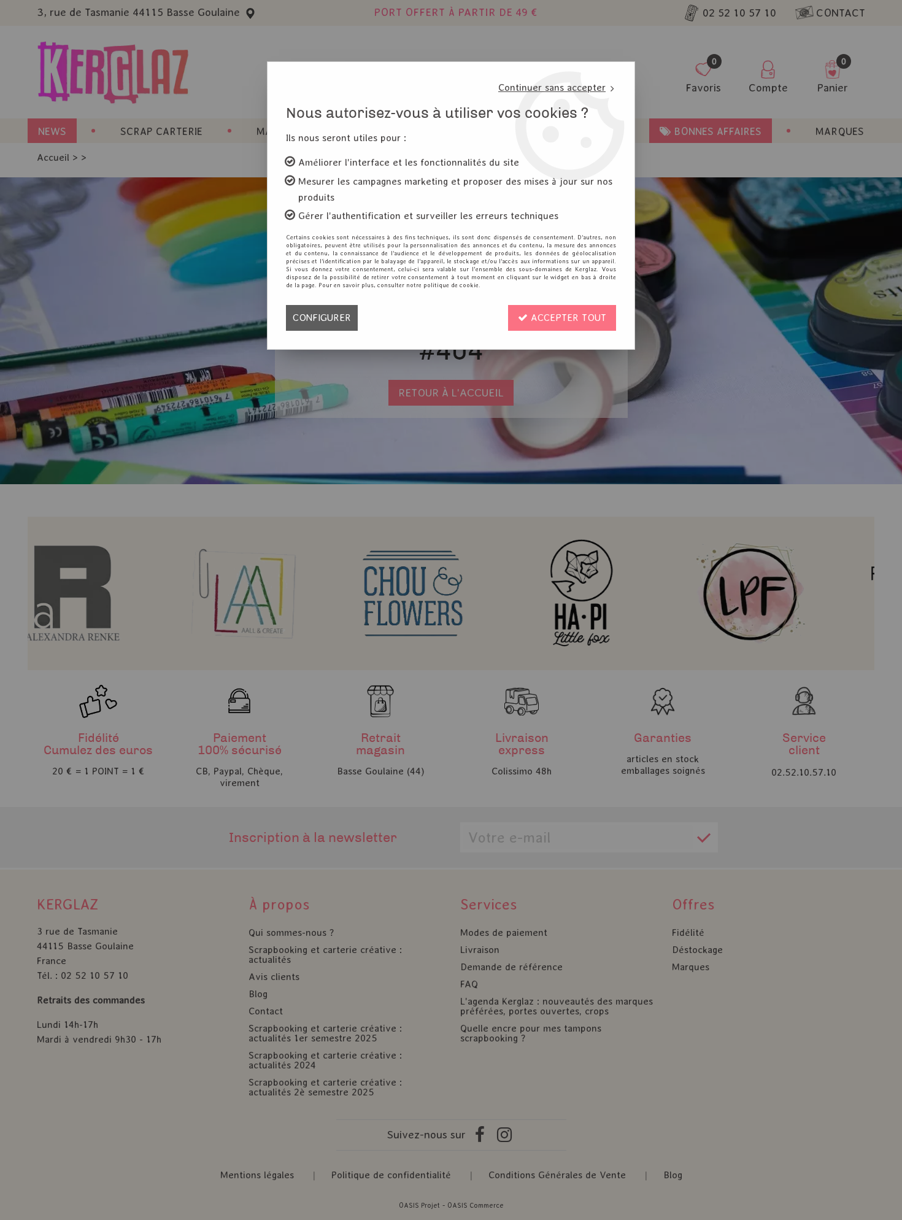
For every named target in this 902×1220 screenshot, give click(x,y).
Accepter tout (567, 317)
